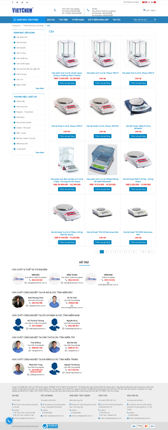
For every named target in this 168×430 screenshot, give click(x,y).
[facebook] (12, 2)
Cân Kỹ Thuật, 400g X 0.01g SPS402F (138, 127)
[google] (22, 2)
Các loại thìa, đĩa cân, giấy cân (28, 69)
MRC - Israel (21, 133)
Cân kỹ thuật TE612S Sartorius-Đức (103, 232)
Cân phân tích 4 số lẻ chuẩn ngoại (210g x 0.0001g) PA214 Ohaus (67, 74)
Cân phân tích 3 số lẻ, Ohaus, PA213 (103, 73)
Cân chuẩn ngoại (23, 64)
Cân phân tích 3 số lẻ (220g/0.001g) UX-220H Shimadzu (102, 180)
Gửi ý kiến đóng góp (98, 20)
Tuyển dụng (78, 20)
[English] (146, 2)
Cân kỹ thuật (21, 42)
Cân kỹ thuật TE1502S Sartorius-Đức (138, 233)
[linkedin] (27, 2)
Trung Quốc (21, 149)
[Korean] (152, 2)
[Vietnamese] (143, 2)
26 (149, 252)
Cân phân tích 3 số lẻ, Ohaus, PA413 (138, 73)
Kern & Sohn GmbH (23, 122)
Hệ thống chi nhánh (131, 2)
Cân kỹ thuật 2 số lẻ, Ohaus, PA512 (66, 126)
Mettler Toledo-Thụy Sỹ (25, 138)
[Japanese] (149, 2)
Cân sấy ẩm (21, 48)
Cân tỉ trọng (21, 53)
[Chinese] (154, 2)
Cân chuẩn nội (22, 58)
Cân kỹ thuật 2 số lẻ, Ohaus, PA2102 (103, 126)
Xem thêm (40, 88)
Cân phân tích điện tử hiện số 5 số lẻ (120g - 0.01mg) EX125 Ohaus (67, 180)
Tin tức (117, 20)
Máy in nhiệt (21, 85)
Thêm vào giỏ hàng (66, 83)
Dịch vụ (51, 20)
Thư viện (63, 20)
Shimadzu (20, 117)
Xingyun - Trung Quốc (24, 112)
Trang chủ (16, 26)
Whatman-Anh (22, 144)
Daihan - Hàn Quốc (23, 128)
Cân (48, 26)
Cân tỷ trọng (21, 74)
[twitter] (17, 2)
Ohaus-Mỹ (20, 101)
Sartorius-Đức (22, 107)
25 (143, 252)
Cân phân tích (21, 37)
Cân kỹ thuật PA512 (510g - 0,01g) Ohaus (138, 180)
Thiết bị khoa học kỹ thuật (33, 26)
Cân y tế (19, 80)
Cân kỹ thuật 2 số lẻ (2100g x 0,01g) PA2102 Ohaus (67, 233)
